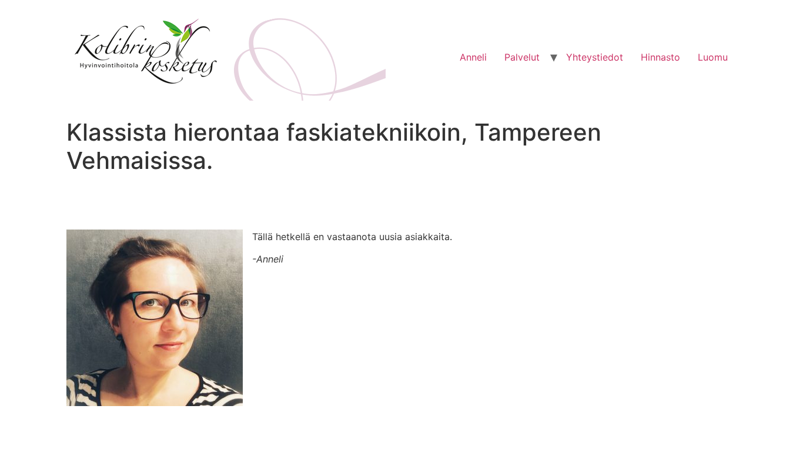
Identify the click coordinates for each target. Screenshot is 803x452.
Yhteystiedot (594, 57)
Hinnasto (660, 57)
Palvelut (522, 57)
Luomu (713, 57)
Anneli (473, 57)
